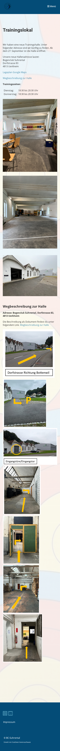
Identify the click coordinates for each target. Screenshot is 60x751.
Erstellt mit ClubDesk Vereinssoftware (17, 742)
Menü (52, 6)
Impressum (9, 722)
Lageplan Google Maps (15, 72)
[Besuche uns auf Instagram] (5, 714)
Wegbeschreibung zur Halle (17, 78)
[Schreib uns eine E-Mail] (10, 714)
